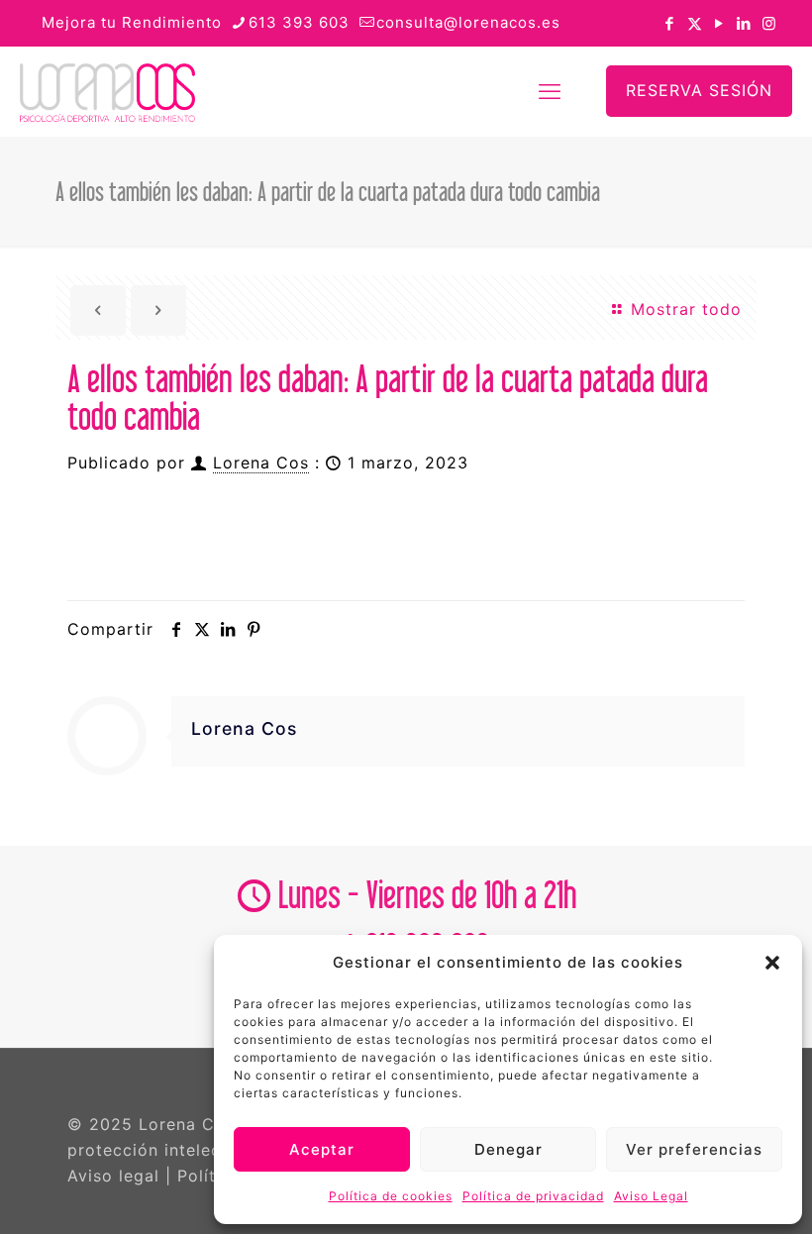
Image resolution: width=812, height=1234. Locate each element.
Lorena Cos (261, 462)
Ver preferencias (694, 1149)
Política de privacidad (533, 1195)
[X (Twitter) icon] (694, 23)
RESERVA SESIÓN (699, 90)
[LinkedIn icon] (744, 23)
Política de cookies (391, 1195)
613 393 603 (299, 22)
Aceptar (322, 1149)
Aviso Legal (651, 1195)
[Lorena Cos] (107, 91)
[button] (772, 963)
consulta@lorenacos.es (468, 22)
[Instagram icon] (768, 23)
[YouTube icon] (719, 23)
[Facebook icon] (669, 23)
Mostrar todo (683, 309)
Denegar (508, 1149)
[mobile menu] (549, 91)
